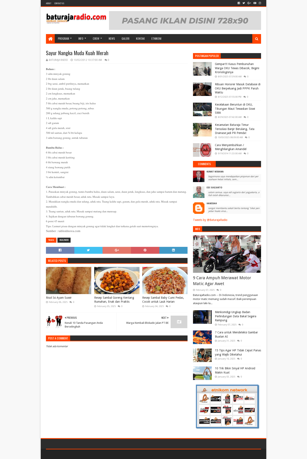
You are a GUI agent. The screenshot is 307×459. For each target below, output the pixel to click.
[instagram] (259, 3)
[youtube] (255, 3)
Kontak (140, 38)
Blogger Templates (93, 454)
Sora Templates (69, 454)
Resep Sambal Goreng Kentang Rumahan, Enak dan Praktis (114, 299)
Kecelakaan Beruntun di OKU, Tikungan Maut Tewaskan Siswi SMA (235, 108)
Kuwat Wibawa (215, 172)
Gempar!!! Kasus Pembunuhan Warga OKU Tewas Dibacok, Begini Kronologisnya (237, 68)
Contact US (59, 3)
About (48, 3)
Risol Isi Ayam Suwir (59, 297)
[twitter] (244, 3)
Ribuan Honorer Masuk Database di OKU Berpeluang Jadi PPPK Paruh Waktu (237, 88)
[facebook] (239, 3)
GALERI (125, 38)
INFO (80, 38)
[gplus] (249, 3)
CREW (96, 38)
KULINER (64, 240)
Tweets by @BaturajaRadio (210, 220)
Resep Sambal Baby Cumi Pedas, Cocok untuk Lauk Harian (163, 299)
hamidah (212, 203)
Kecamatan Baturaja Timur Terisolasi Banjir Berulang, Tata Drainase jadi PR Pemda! (234, 129)
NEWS (112, 38)
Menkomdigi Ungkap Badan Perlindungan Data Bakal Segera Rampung (235, 316)
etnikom (156, 38)
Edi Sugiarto (214, 187)
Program (63, 38)
